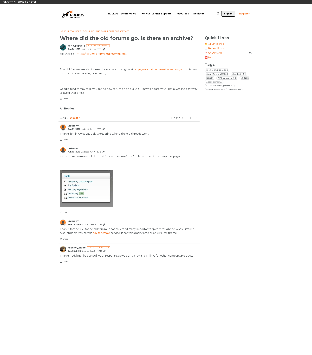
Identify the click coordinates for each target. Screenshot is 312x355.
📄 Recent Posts (214, 48)
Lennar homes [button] (214, 89)
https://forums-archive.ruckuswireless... (102, 53)
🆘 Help (209, 57)
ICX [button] (209, 78)
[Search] (218, 14)
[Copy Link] (104, 49)
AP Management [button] (227, 78)
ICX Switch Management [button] (219, 85)
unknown (73, 125)
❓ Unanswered (228, 52)
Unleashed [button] (234, 89)
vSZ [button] (245, 78)
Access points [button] (214, 82)
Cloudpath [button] (239, 74)
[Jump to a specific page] (195, 117)
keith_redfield (76, 45)
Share (64, 99)
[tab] (67, 108)
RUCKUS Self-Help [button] (217, 70)
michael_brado (77, 247)
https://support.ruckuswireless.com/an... (159, 69)
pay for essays (101, 233)
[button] (86, 188)
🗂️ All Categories (214, 43)
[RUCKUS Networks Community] (73, 13)
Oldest (74, 118)
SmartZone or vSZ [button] (217, 74)
